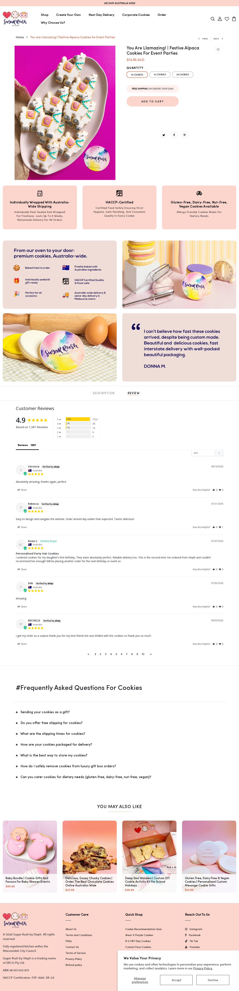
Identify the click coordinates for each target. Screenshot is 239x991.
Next (217, 38)
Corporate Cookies (136, 14)
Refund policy (74, 965)
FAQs (69, 941)
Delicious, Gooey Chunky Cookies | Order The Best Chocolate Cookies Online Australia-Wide (89, 882)
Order (162, 14)
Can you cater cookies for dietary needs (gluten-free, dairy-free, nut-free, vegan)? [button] (86, 777)
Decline (213, 980)
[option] (65, 113)
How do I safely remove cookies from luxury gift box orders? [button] (68, 766)
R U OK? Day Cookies (138, 941)
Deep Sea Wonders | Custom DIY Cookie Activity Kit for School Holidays (147, 882)
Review (134, 393)
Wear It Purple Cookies (139, 935)
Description (104, 393)
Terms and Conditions (79, 935)
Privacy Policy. (203, 968)
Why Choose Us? (53, 22)
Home (20, 37)
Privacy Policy (74, 959)
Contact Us (72, 947)
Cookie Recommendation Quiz (143, 929)
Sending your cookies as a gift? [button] (45, 712)
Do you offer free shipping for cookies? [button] (52, 723)
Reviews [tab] (23, 445)
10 (143, 654)
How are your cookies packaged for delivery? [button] (56, 745)
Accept (176, 980)
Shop (44, 14)
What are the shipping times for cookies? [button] (52, 734)
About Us (71, 929)
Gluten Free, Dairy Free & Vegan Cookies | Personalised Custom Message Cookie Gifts (207, 882)
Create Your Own (68, 14)
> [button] (151, 654)
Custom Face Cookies (138, 947)
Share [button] (23, 489)
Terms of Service (76, 953)
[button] (215, 489)
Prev (205, 38)
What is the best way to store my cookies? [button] (53, 755)
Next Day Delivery (101, 14)
